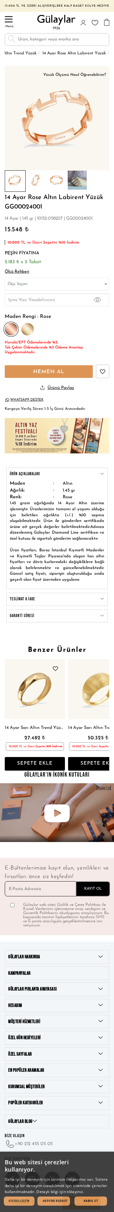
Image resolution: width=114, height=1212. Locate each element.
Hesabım (15, 1006)
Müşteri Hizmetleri (24, 1022)
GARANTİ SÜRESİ (22, 615)
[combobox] (57, 284)
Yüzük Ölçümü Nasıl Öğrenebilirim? (74, 75)
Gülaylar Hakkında (24, 957)
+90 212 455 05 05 (34, 1144)
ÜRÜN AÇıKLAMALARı (25, 473)
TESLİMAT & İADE (22, 599)
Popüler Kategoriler (25, 1103)
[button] (19, 1201)
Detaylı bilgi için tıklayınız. (60, 1191)
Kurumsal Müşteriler (26, 1087)
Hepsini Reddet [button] (55, 1201)
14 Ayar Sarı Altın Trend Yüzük (35, 727)
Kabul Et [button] (91, 1201)
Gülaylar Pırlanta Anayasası (32, 989)
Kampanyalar (19, 973)
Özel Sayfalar (20, 1054)
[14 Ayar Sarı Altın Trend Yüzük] (35, 689)
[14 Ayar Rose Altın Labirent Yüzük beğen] (102, 371)
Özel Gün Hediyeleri (24, 1038)
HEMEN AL (48, 371)
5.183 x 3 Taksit (23, 262)
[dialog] (57, 1182)
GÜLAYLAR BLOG (20, 1121)
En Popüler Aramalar (26, 1070)
